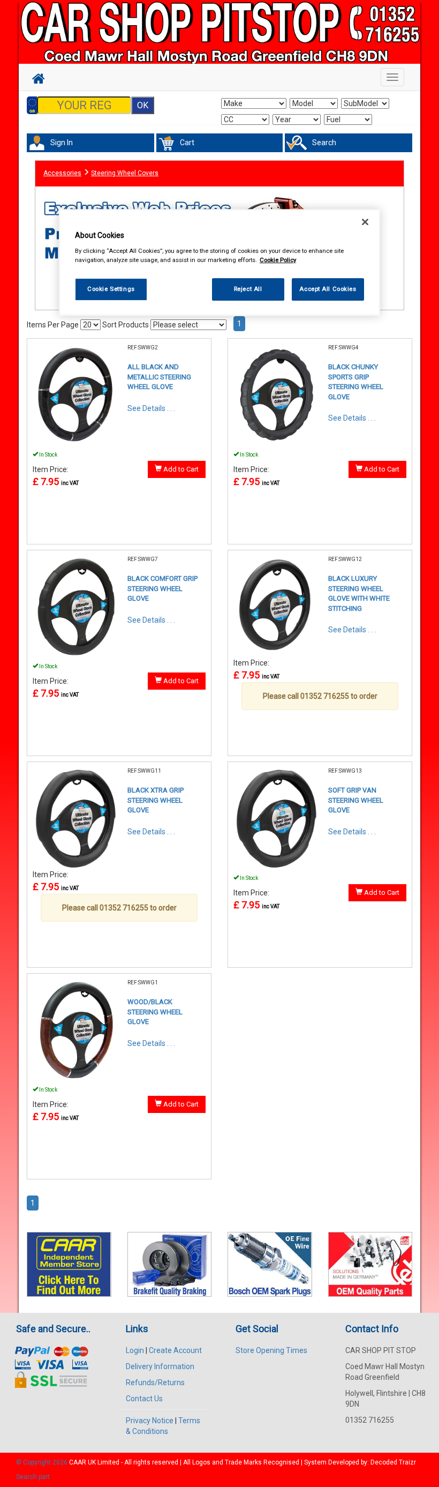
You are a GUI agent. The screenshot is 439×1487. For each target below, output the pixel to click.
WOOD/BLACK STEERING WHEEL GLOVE (155, 1012)
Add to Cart (180, 469)
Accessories (62, 173)
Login (135, 1350)
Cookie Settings (111, 289)
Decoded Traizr (393, 1462)
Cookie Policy (278, 260)
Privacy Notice (149, 1420)
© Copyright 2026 (42, 1462)
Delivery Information (160, 1366)
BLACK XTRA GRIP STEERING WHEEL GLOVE (155, 800)
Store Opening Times (271, 1350)
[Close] (365, 222)
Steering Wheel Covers (124, 173)
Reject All (248, 289)
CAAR (77, 1462)
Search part (33, 1477)
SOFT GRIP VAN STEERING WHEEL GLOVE (355, 800)
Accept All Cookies (327, 289)
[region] (219, 262)
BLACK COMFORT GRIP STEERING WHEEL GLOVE (162, 588)
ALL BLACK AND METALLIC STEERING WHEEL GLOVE (159, 377)
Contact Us (144, 1398)
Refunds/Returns (155, 1382)
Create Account (175, 1350)
